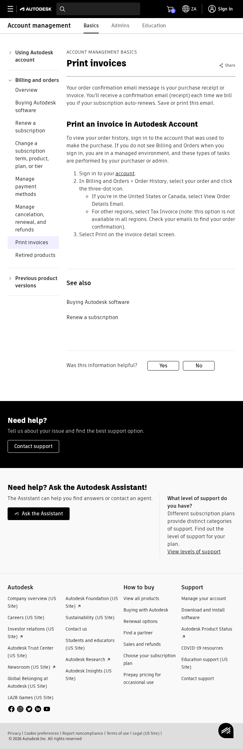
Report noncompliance (82, 733)
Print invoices (31, 242)
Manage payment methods (25, 186)
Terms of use (118, 733)
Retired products (35, 255)
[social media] (29, 709)
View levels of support (194, 551)
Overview (26, 90)
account (124, 173)
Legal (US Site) (146, 733)
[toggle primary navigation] (14, 9)
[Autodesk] (36, 9)
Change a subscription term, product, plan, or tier (32, 155)
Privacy (14, 733)
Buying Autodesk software (35, 106)
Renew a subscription (30, 126)
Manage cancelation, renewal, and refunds (30, 218)
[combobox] (98, 9)
